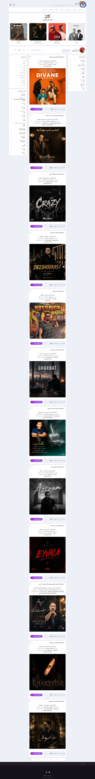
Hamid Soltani (43, 592)
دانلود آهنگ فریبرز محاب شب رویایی (55, 408)
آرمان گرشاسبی (22, 75)
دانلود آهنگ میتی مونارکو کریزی (57, 174)
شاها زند (46, 236)
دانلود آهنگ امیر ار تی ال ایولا (57, 525)
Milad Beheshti (49, 709)
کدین (45, 775)
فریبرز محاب (47, 412)
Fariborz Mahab (48, 416)
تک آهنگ (75, 9)
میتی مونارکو (46, 178)
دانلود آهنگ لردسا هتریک (58, 291)
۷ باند (24, 60)
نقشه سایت (51, 9)
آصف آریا (23, 85)
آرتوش (24, 63)
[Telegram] (46, 772)
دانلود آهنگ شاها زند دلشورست (57, 233)
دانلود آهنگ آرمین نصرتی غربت (57, 350)
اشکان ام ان (46, 646)
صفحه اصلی (81, 9)
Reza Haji (50, 474)
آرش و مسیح (22, 72)
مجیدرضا (48, 119)
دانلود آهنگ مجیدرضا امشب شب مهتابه (55, 115)
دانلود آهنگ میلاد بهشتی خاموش (56, 701)
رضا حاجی (46, 471)
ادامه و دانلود (36, 109)
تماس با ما (45, 9)
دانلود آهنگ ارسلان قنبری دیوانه (57, 57)
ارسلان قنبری (45, 61)
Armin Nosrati (49, 357)
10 (56, 759)
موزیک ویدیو (68, 9)
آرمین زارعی (23, 80)
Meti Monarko (50, 182)
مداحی (56, 9)
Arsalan (50, 64)
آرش (24, 65)
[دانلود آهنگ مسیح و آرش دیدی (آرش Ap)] (82, 50)
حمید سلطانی (50, 588)
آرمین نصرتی (45, 353)
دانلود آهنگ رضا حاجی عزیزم (57, 467)
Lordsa (49, 299)
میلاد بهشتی (46, 705)
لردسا (46, 295)
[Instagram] (49, 772)
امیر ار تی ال (45, 529)
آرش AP (23, 68)
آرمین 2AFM (23, 77)
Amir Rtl (50, 533)
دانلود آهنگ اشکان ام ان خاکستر (56, 643)
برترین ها (62, 9)
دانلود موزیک (55, 63)
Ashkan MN (49, 650)
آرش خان (23, 70)
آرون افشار (23, 82)
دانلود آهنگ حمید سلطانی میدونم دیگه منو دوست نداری (51, 584)
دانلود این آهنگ (66, 50)
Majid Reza (46, 123)
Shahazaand (49, 240)
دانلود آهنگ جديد (52, 61)
